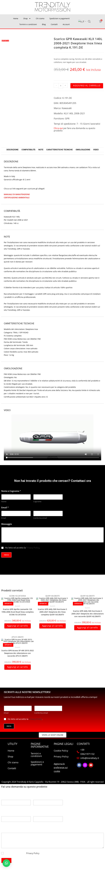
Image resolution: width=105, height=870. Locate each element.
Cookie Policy (61, 750)
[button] (6, 863)
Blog (44, 24)
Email (3, 518)
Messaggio (6, 524)
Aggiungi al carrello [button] (17, 625)
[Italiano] (81, 21)
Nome (3, 501)
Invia (6, 555)
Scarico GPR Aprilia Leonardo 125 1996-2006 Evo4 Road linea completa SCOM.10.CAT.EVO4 (18, 612)
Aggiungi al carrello (86, 85)
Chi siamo (40, 18)
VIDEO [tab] (96, 150)
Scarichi (17, 606)
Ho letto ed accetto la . (22, 547)
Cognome (37, 501)
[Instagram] (85, 765)
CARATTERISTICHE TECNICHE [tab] (59, 150)
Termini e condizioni (28, 24)
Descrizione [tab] (12, 150)
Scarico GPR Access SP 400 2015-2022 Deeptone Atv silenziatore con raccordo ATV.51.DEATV (17, 653)
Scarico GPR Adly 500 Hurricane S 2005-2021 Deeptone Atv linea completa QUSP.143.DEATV (52, 612)
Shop (25, 18)
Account (66, 24)
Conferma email (40, 518)
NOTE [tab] (40, 150)
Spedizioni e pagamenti (59, 18)
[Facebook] (79, 765)
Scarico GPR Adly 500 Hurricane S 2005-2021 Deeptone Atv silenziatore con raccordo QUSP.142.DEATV (87, 614)
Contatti (54, 24)
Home (15, 18)
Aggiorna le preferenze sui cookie (61, 767)
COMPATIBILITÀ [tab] (28, 150)
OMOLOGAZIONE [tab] (83, 150)
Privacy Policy (32, 547)
